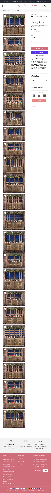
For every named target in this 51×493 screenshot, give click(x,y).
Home (4, 10)
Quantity (33, 41)
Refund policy (24, 490)
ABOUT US (20, 458)
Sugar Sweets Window (13, 10)
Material (33, 29)
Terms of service (40, 490)
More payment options (39, 55)
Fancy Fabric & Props (14, 490)
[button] (2, 6)
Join (45, 470)
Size (32, 35)
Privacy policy (32, 490)
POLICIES (20, 464)
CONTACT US (21, 461)
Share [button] (33, 106)
